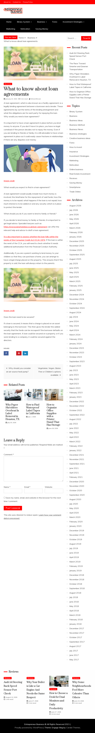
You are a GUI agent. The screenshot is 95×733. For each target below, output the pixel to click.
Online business (76, 169)
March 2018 (74, 615)
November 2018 (76, 579)
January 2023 (75, 397)
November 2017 (76, 633)
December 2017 (76, 628)
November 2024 (76, 299)
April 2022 (74, 437)
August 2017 (75, 646)
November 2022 (76, 406)
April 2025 (74, 277)
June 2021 (74, 468)
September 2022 (77, 415)
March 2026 (74, 228)
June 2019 (74, 553)
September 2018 (77, 588)
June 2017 (74, 655)
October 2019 (75, 539)
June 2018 (74, 601)
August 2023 (75, 366)
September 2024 (77, 308)
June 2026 (74, 214)
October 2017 (75, 637)
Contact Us (17, 2)
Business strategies (78, 134)
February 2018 (76, 619)
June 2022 (74, 428)
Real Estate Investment (79, 174)
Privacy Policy (28, 2)
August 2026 (75, 205)
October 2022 (75, 410)
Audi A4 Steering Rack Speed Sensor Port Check (79, 56)
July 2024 (73, 317)
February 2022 (76, 446)
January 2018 (75, 624)
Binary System (23, 22)
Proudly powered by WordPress (29, 727)
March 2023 (74, 388)
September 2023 (77, 361)
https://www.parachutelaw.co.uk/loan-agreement (25, 227)
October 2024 (75, 303)
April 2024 (74, 330)
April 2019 (74, 557)
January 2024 (75, 343)
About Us (7, 2)
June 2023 (74, 374)
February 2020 (76, 521)
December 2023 (76, 348)
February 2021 (76, 477)
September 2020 (77, 495)
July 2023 (73, 370)
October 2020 (75, 490)
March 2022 (74, 441)
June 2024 (74, 321)
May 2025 (74, 272)
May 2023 (74, 379)
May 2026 (74, 219)
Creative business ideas (79, 138)
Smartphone (74, 187)
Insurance (73, 151)
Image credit (9, 181)
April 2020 (74, 512)
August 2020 (75, 499)
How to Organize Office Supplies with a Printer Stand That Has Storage (53, 415)
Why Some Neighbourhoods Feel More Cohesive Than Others (81, 690)
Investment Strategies (73, 22)
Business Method (77, 125)
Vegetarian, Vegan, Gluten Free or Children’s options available (49, 371)
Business (41, 22)
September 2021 (77, 463)
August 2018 (75, 593)
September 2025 (77, 254)
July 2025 (73, 263)
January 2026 (75, 237)
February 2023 (76, 392)
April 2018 (74, 610)
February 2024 (76, 339)
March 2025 (74, 281)
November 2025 (76, 245)
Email (27, 487)
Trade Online (75, 191)
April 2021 (74, 472)
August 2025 (75, 259)
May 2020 (74, 508)
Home (9, 22)
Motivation (25, 29)
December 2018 (76, 575)
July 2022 (73, 423)
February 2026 (76, 232)
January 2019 (75, 570)
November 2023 (76, 352)
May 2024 (74, 326)
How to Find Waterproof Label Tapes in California (33, 409)
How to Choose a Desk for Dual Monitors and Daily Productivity (58, 701)
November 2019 (76, 535)
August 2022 (75, 419)
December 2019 (76, 530)
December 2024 (76, 294)
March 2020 (74, 517)
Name (7, 487)
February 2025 (76, 285)
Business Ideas (76, 120)
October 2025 (75, 250)
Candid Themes (73, 727)
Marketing (10, 29)
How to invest (75, 147)
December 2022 (76, 401)
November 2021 (76, 459)
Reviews (73, 178)
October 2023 (75, 357)
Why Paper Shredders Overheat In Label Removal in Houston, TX (12, 412)
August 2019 (75, 544)
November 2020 (76, 486)
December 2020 (76, 481)
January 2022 (75, 450)
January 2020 (75, 526)
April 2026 (74, 223)
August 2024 (75, 312)
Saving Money (42, 29)
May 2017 (74, 659)
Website (48, 487)
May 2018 (74, 606)
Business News (76, 129)
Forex (54, 22)
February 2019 (76, 566)
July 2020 (73, 504)
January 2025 (75, 290)
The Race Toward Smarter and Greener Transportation (78, 66)
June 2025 (74, 268)
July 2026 (73, 210)
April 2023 (74, 383)
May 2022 (74, 432)
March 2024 (74, 334)
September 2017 (77, 642)
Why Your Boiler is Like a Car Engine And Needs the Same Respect (36, 690)
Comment (9, 454)
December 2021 (76, 455)
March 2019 (74, 561)
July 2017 (73, 650)
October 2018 (75, 584)
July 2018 (73, 597)
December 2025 (76, 241)
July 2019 (73, 548)
